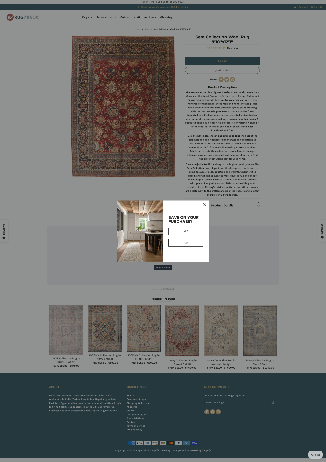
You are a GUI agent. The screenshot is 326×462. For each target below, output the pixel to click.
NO (186, 242)
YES (186, 231)
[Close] (205, 205)
